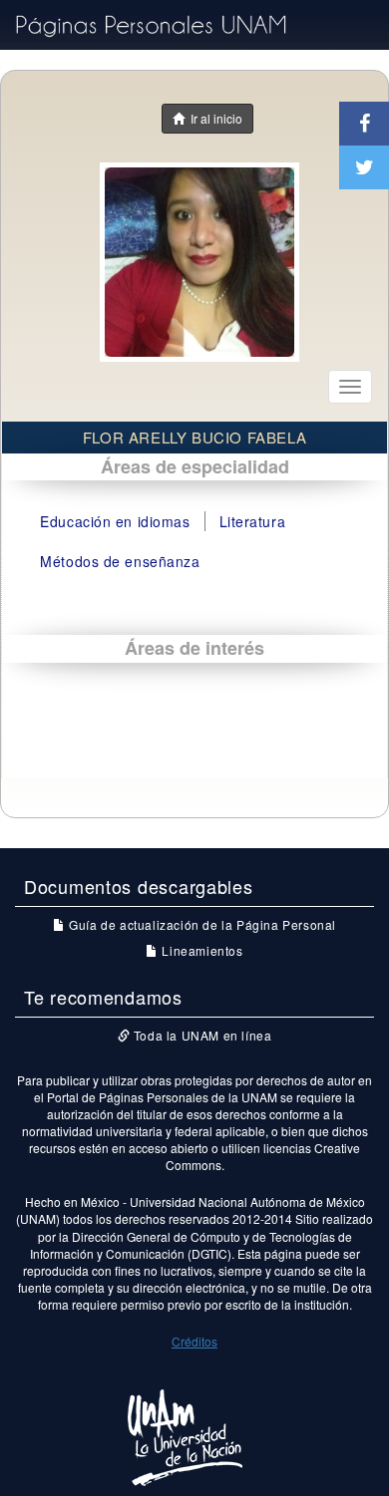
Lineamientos (200, 950)
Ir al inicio (213, 118)
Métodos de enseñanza (119, 561)
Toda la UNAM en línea (200, 1035)
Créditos (194, 1341)
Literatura (252, 521)
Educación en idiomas (115, 521)
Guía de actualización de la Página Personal (201, 924)
